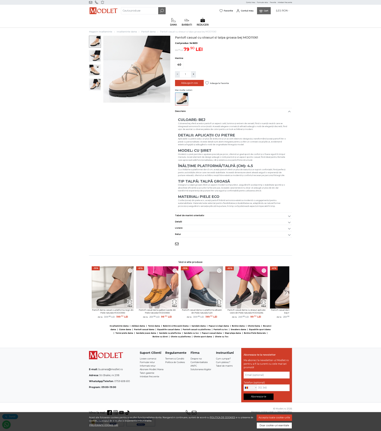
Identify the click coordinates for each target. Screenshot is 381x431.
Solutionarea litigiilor (200, 369)
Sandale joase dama (146, 333)
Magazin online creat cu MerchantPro (271, 411)
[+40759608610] (97, 2)
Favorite (273, 2)
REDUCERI (203, 24)
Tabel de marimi (224, 365)
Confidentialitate (199, 362)
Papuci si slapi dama (219, 326)
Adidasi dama (138, 326)
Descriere (180, 111)
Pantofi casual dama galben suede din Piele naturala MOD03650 (157, 311)
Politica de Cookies (175, 362)
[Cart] (264, 10)
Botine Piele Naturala (255, 333)
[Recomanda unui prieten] (177, 244)
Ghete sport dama (203, 336)
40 (179, 64)
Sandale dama (199, 326)
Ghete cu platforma (181, 336)
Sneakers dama (238, 329)
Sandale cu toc (191, 333)
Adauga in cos (189, 83)
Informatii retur (148, 365)
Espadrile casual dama (168, 329)
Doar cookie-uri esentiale (274, 425)
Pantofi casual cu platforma (197, 329)
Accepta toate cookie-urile (274, 417)
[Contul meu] (244, 10)
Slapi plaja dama (233, 333)
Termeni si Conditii (174, 358)
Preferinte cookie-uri (103, 425)
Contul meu (250, 2)
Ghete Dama (254, 326)
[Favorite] (226, 10)
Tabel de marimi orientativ (189, 215)
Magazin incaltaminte (100, 31)
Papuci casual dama (212, 333)
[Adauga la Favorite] (130, 271)
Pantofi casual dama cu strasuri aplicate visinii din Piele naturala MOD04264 (247, 311)
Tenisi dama (154, 326)
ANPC (193, 365)
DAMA (173, 24)
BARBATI (187, 24)
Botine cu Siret (160, 336)
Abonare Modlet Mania (151, 369)
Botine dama (238, 326)
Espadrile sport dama (260, 329)
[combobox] (250, 388)
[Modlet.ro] (103, 11)
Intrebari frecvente (285, 2)
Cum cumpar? (223, 358)
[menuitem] (95, 42)
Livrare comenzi (148, 358)
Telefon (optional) (254, 382)
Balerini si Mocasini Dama (176, 326)
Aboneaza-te (258, 396)
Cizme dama (125, 329)
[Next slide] (285, 292)
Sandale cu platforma (170, 333)
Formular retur (262, 2)
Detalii (178, 221)
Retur (178, 234)
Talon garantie (147, 373)
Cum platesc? (223, 362)
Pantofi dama (148, 31)
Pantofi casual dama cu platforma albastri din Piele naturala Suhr (202, 311)
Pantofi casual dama (144, 329)
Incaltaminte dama (127, 31)
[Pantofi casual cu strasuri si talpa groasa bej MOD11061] (182, 99)
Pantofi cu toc (221, 329)
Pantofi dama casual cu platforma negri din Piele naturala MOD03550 (112, 311)
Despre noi (196, 358)
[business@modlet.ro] (91, 2)
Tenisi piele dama (124, 333)
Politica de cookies (222, 417)
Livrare (178, 228)
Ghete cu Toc (221, 336)
